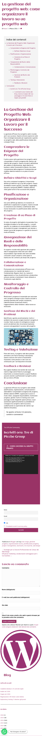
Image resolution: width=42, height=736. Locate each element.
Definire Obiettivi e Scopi (22, 51)
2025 (2, 717)
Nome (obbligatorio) (8, 589)
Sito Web (5, 605)
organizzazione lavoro (15, 544)
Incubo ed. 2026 (5, 691)
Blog (7, 675)
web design (36, 546)
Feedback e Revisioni (20, 83)
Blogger (13, 542)
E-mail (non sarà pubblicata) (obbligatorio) (16, 597)
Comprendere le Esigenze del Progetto (23, 48)
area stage (25, 542)
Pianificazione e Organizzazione (20, 54)
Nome (5, 510)
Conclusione (10, 86)
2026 (2, 715)
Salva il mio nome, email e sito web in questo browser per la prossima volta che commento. (21, 616)
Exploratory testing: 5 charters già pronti (13, 699)
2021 (2, 728)
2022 (2, 725)
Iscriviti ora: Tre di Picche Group (20, 89)
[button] (4, 732)
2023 (2, 723)
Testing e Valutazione (17, 80)
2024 (2, 720)
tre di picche (28, 546)
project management (9, 546)
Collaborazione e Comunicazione (25, 67)
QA (7, 523)
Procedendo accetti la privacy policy (16, 526)
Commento (5, 568)
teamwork (20, 546)
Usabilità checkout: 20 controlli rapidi (11, 689)
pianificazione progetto (31, 544)
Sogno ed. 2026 (5, 694)
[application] (21, 464)
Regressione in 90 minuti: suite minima (12, 697)
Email (5, 516)
